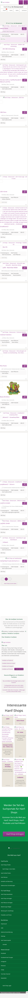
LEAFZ (7, 719)
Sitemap (3, 936)
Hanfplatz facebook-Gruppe (8, 663)
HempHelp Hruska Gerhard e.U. (10, 561)
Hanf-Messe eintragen (7, 902)
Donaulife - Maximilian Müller (9, 267)
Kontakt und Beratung (6, 881)
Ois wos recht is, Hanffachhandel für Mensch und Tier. (11, 81)
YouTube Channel (5, 974)
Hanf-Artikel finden (6, 873)
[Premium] (24, 703)
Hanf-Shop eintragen (15, 834)
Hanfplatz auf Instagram (7, 666)
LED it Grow (3, 191)
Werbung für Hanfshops (7, 911)
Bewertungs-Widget (6, 906)
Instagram (3, 961)
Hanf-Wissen (4, 877)
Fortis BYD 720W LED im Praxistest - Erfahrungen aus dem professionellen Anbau (14, 690)
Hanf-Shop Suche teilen (10, 583)
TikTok (2, 970)
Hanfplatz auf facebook (7, 660)
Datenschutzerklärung (7, 932)
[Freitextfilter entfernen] (21, 2)
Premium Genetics (5, 335)
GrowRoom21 (4, 226)
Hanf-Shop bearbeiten (7, 894)
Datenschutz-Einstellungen (8, 885)
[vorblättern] (24, 71)
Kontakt (4, 944)
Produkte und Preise (6, 915)
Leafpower (20, 777)
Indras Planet (4, 28)
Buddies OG (3, 247)
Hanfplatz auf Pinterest (7, 669)
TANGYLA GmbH (5, 503)
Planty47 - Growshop (8, 765)
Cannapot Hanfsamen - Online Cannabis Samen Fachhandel (8, 746)
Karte (10, 10)
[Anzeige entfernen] (27, 992)
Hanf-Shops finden (6, 865)
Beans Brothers (5, 397)
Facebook (3, 953)
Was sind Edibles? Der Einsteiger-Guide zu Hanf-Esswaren (14, 681)
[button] (2, 579)
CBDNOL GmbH (5, 523)
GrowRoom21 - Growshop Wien (9, 417)
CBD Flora (3, 112)
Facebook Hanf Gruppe (7, 957)
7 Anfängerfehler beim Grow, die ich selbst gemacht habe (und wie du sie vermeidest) (13, 686)
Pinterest (3, 965)
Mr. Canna (20, 732)
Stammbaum (4, 542)
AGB (2, 928)
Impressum (4, 924)
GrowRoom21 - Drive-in (7, 484)
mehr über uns (19, 669)
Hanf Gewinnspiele (6, 940)
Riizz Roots (3, 366)
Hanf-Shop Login (6, 985)
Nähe (17, 10)
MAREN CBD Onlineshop (7, 49)
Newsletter (4, 978)
